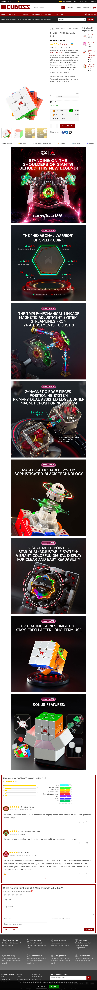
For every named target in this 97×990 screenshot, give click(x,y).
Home (52, 28)
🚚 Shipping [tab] (62, 143)
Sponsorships (37, 14)
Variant (52, 96)
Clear (77, 93)
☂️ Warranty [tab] (91, 143)
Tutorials (49, 14)
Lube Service (13, 14)
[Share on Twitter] (66, 132)
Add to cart (67, 126)
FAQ (80, 1)
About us (59, 14)
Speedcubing (24, 14)
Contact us (92, 14)
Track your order (6, 979)
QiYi (70, 28)
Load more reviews (48, 879)
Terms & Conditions (90, 1)
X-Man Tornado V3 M (57, 53)
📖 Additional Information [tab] (42, 143)
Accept (54, 986)
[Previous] (4, 103)
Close (90, 19)
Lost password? (37, 979)
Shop (3, 14)
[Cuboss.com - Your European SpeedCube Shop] (15, 7)
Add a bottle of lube (59, 119)
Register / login (37, 977)
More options (10, 929)
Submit (89, 929)
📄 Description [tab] (6, 143)
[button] (89, 7)
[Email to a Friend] (70, 132)
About (18, 977)
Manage (41, 986)
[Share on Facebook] (63, 132)
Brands (64, 28)
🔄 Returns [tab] (76, 143)
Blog (75, 1)
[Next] (43, 103)
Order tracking (68, 1)
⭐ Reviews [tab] (22, 143)
